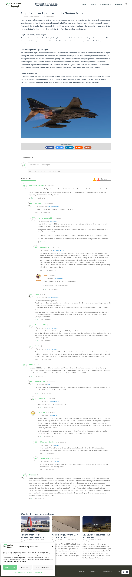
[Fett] (30, 171)
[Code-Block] (50, 171)
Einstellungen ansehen (43, 567)
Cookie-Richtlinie (19, 572)
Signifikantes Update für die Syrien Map (52, 13)
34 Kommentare (56, 542)
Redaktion (104, 4)
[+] (59, 171)
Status (120, 571)
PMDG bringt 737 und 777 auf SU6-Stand (65, 536)
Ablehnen (24, 567)
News (93, 4)
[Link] (53, 171)
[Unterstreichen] (35, 171)
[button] (52, 547)
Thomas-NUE (54, 402)
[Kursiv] (32, 171)
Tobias (33, 540)
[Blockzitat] (47, 171)
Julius (64, 540)
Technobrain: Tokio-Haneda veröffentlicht (32, 536)
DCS (41, 16)
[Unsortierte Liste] (44, 171)
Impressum (38, 572)
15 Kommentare (49, 17)
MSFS (37, 539)
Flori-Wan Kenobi (53, 207)
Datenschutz (30, 572)
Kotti (48, 385)
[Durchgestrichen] (38, 171)
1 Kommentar (86, 542)
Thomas (36, 17)
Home (84, 4)
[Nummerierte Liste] (41, 171)
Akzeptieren (10, 567)
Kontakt (119, 4)
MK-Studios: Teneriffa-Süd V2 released (96, 536)
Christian (56, 445)
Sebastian (53, 221)
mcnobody (58, 279)
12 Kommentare (25, 542)
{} (56, 171)
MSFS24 (42, 539)
